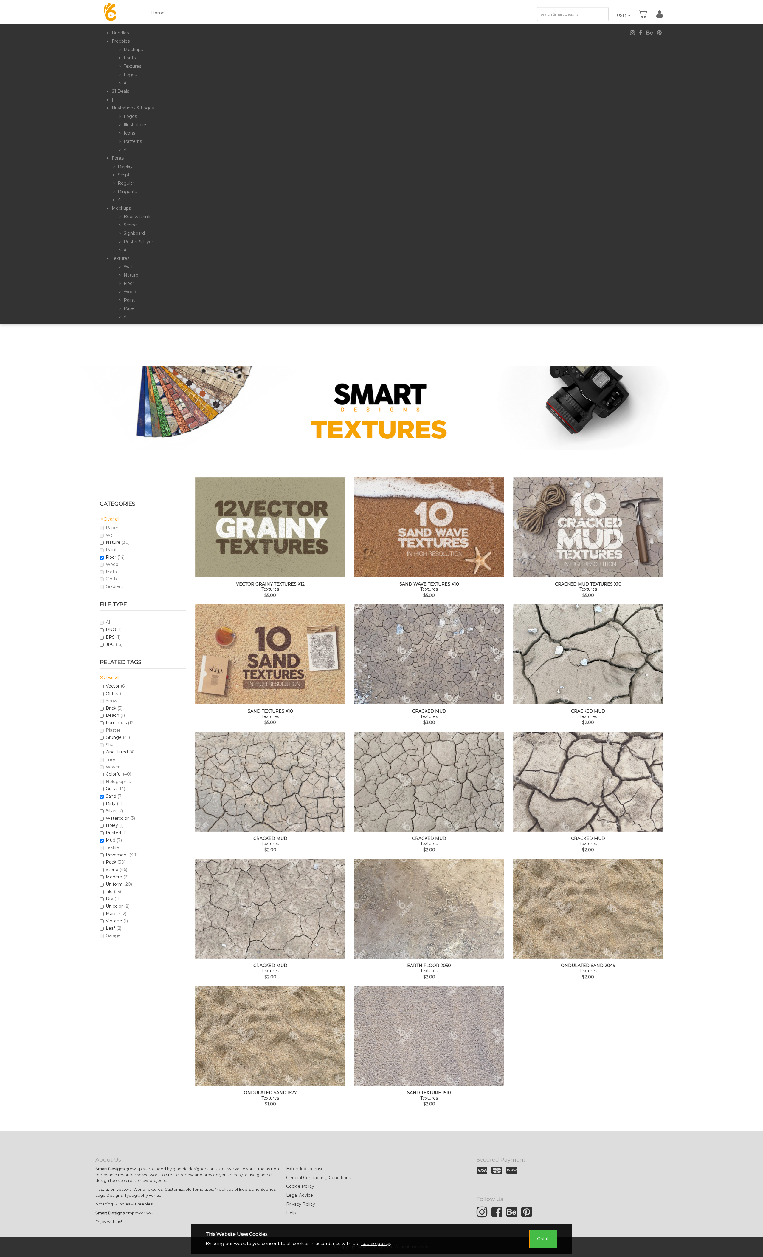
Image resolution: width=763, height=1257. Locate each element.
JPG (110, 644)
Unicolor (114, 906)
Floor (111, 557)
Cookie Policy (300, 1186)
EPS (110, 637)
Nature (113, 542)
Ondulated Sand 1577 (270, 1092)
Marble (113, 913)
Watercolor (117, 818)
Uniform (114, 884)
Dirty (111, 803)
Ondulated (117, 752)
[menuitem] (120, 32)
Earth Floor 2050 (429, 965)
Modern (114, 877)
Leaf (110, 928)
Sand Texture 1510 (429, 1092)
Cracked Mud (429, 711)
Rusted (113, 833)
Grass (111, 788)
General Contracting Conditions (318, 1177)
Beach (112, 715)
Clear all (109, 519)
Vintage (114, 921)
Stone (112, 869)
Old (109, 693)
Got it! (543, 1238)
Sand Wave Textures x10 (429, 584)
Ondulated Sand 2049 (588, 965)
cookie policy (375, 1243)
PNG (111, 629)
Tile (109, 891)
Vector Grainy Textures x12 (270, 584)
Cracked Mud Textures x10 (588, 584)
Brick (111, 708)
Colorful (114, 774)
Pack (111, 862)
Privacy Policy (300, 1204)
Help (291, 1213)
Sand (111, 796)
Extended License (305, 1168)
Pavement (117, 855)
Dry (109, 898)
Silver (111, 810)
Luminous (116, 722)
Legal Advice (299, 1195)
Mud (110, 840)
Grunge (114, 737)
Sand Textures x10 (270, 711)
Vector (113, 686)
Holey (112, 825)
